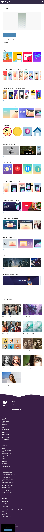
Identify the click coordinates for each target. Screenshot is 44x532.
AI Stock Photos (5, 426)
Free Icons (4, 458)
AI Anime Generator (5, 434)
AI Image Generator (5, 421)
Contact (14, 407)
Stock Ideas (4, 484)
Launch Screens (9, 5)
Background (4, 518)
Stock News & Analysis (6, 490)
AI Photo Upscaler (5, 427)
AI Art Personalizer (5, 432)
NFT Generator (5, 456)
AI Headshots (4, 424)
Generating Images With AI (7, 472)
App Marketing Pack (6, 455)
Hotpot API (4, 419)
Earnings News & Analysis (7, 492)
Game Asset (4, 511)
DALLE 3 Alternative (6, 477)
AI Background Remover (6, 431)
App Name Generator (6, 487)
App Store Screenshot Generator (8, 489)
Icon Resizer (4, 460)
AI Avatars (4, 448)
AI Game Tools (5, 446)
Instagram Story (5, 501)
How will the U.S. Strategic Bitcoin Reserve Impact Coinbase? (13, 509)
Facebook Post (5, 504)
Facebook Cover (5, 503)
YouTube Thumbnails (6, 508)
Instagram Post (5, 499)
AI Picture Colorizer (5, 439)
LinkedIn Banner (5, 506)
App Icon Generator (5, 480)
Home (4, 5)
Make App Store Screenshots (7, 482)
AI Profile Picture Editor (6, 450)
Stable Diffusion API (6, 466)
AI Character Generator (6, 451)
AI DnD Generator (5, 514)
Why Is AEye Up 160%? (6, 516)
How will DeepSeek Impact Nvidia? (8, 474)
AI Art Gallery (4, 461)
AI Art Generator (5, 422)
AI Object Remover (5, 429)
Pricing (14, 401)
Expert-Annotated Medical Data (8, 493)
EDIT (9, 35)
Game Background (5, 513)
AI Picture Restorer (5, 436)
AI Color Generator (5, 463)
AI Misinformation (16, 409)
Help (13, 404)
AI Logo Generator (5, 440)
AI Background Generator (6, 453)
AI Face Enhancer (5, 437)
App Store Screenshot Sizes (7, 479)
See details (10, 527)
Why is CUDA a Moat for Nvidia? (8, 485)
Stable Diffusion (5, 464)
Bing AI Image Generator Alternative (9, 475)
